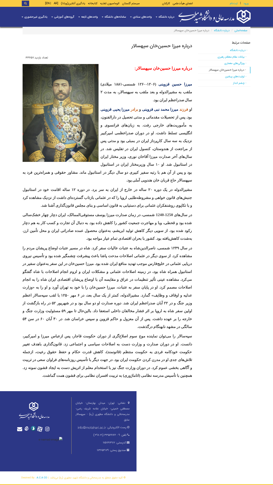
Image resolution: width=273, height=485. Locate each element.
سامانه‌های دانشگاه (115, 17)
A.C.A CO (42, 478)
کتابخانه (92, 3)
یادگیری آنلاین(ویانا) (73, 3)
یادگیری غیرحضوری (35, 17)
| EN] (48, 3)
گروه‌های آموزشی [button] (63, 17)
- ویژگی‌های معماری (235, 63)
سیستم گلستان (131, 3)
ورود (246, 3)
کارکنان (166, 3)
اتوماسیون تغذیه (109, 3)
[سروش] (34, 429)
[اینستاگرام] (48, 429)
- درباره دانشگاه (238, 50)
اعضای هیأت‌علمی (183, 3)
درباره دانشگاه (222, 30)
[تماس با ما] (21, 429)
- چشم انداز (239, 83)
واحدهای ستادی (142, 17)
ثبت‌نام (234, 3)
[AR (56, 3)
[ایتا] (27, 429)
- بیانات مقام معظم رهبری (231, 57)
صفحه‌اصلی (240, 30)
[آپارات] (41, 428)
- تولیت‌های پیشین (235, 76)
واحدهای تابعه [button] (89, 17)
